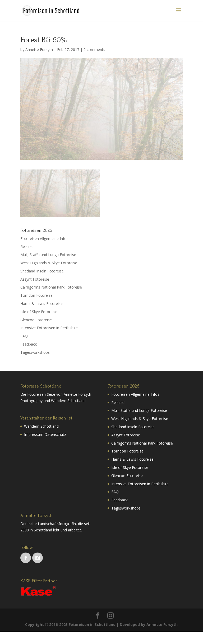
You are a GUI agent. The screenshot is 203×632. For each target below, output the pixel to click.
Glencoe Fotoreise (36, 319)
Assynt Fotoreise (34, 279)
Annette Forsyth (39, 49)
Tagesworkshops (35, 352)
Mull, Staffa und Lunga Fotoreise (48, 254)
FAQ (24, 335)
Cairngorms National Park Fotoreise (51, 287)
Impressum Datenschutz (45, 434)
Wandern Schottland (41, 426)
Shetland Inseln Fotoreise (42, 270)
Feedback (28, 344)
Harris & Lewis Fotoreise (41, 303)
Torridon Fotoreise (36, 295)
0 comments (94, 49)
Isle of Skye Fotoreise (38, 311)
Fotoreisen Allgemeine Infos (44, 238)
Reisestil (27, 246)
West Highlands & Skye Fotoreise (48, 262)
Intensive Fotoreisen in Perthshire (49, 327)
